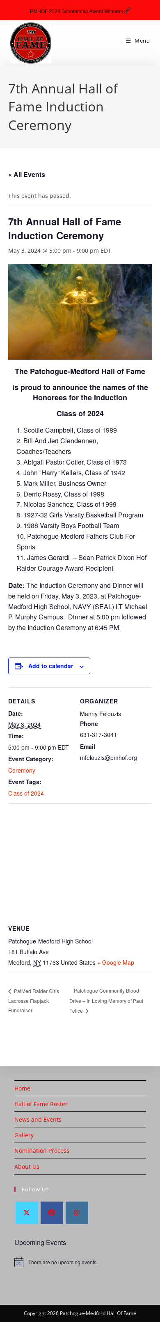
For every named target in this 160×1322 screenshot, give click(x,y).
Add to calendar (50, 666)
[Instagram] (77, 1213)
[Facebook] (52, 1213)
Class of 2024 (26, 793)
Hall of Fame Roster (41, 1104)
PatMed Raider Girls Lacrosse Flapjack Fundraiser (33, 1000)
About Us (26, 1166)
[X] (27, 1213)
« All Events (26, 174)
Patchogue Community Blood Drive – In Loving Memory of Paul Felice (106, 1000)
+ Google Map (115, 962)
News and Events (38, 1119)
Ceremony (21, 770)
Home (22, 1088)
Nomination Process (41, 1150)
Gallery (24, 1135)
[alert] (80, 1262)
